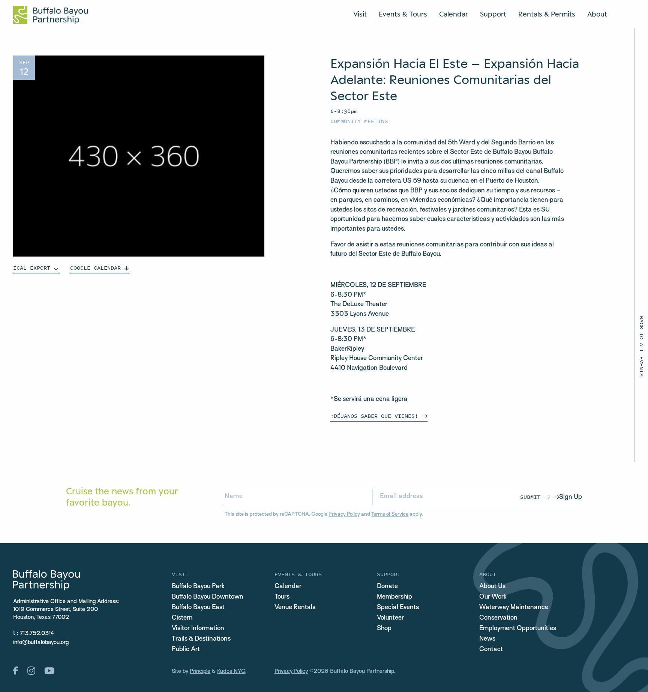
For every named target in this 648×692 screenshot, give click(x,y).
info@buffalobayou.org (41, 642)
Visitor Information (198, 629)
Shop (384, 629)
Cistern (182, 618)
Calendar (453, 14)
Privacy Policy (344, 514)
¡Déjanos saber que (374, 416)
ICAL (31, 268)
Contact (491, 650)
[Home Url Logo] (50, 15)
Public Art (186, 650)
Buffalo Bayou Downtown (207, 597)
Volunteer (390, 618)
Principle (200, 671)
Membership (394, 597)
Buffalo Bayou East (198, 608)
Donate (387, 587)
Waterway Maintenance (513, 608)
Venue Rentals (294, 608)
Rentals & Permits (546, 14)
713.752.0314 (37, 633)
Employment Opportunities (517, 629)
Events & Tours (403, 14)
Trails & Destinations (201, 639)
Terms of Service (389, 514)
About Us (492, 587)
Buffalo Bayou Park (198, 587)
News (487, 639)
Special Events (398, 608)
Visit (360, 14)
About (597, 14)
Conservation (498, 618)
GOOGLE (95, 268)
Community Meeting (359, 121)
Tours (282, 597)
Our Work (493, 597)
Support (493, 14)
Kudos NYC (231, 671)
